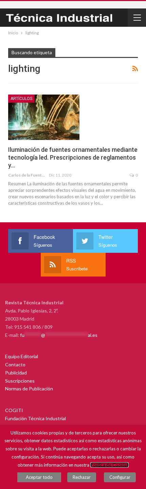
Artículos (21, 98)
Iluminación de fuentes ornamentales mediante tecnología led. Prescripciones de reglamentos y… (73, 157)
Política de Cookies (109, 465)
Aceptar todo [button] (39, 477)
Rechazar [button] (82, 477)
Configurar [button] (119, 477)
